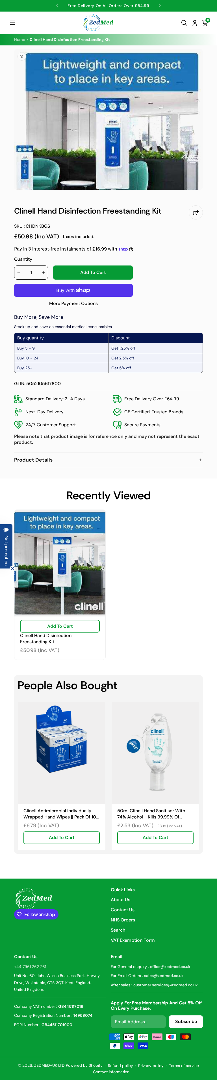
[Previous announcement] (57, 5)
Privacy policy (151, 1066)
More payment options (73, 303)
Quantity (23, 259)
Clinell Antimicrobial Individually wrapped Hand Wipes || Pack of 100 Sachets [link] (61, 814)
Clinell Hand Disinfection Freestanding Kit (45, 639)
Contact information (111, 1072)
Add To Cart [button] (62, 837)
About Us (120, 900)
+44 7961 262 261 (30, 966)
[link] (61, 753)
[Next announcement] (160, 5)
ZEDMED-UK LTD (49, 1065)
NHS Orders (123, 920)
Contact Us (122, 910)
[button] (12, 22)
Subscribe (186, 1021)
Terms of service (184, 1066)
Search (118, 930)
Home (19, 39)
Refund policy (120, 1066)
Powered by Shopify (84, 1065)
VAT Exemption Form (133, 940)
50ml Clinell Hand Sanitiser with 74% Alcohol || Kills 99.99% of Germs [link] (151, 814)
